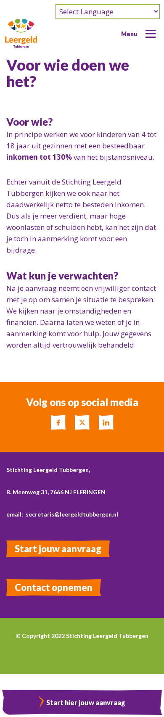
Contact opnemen (54, 587)
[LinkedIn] (106, 422)
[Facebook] (58, 422)
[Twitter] (82, 422)
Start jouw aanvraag (58, 548)
